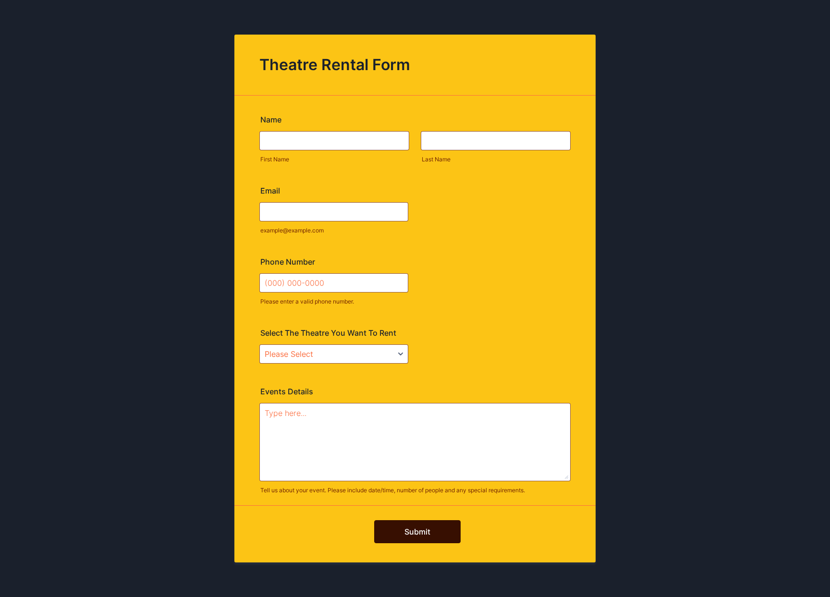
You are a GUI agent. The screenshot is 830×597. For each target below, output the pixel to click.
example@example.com (292, 230)
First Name (274, 159)
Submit (417, 531)
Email (270, 190)
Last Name (436, 159)
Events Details (286, 391)
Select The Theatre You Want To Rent (328, 333)
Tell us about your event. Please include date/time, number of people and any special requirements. (392, 490)
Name (270, 119)
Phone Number (287, 262)
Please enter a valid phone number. (307, 301)
